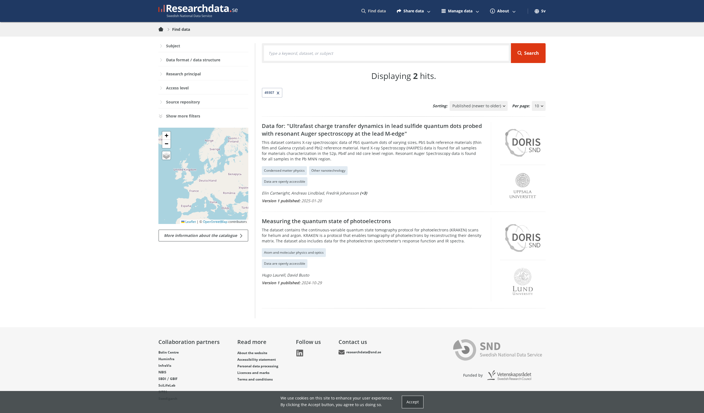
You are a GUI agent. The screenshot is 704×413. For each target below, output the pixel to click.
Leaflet (190, 221)
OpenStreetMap (215, 221)
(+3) (363, 193)
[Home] (164, 29)
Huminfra (166, 359)
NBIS (162, 372)
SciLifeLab (166, 385)
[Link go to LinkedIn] (300, 353)
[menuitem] (373, 11)
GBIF (174, 378)
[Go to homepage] (198, 11)
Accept (412, 401)
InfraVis (164, 365)
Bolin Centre (168, 352)
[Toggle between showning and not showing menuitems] (428, 11)
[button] (166, 136)
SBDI (162, 378)
